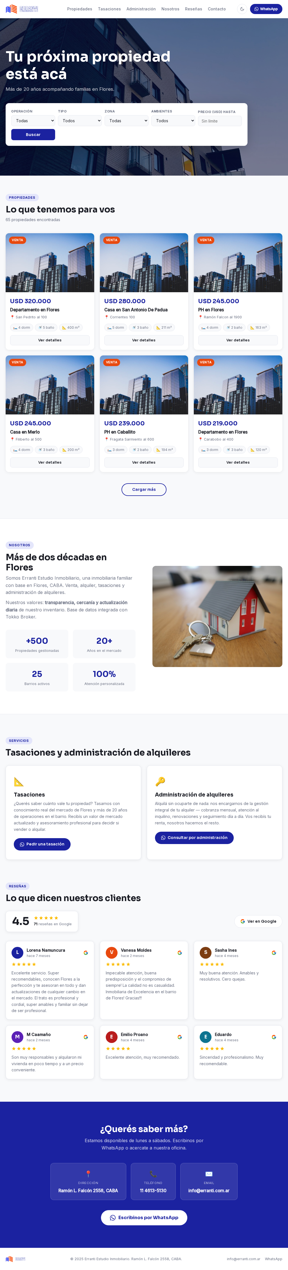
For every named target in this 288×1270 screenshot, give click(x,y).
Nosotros (170, 8)
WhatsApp (269, 9)
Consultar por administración (198, 837)
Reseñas (193, 8)
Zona (110, 111)
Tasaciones (109, 8)
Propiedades (79, 8)
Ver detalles (50, 340)
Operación (21, 111)
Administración (141, 8)
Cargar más (144, 489)
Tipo (62, 111)
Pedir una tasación (45, 844)
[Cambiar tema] (242, 9)
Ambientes (161, 111)
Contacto (217, 8)
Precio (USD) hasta (216, 112)
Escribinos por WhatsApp (148, 1218)
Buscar (33, 134)
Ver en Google (262, 921)
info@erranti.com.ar (243, 1259)
